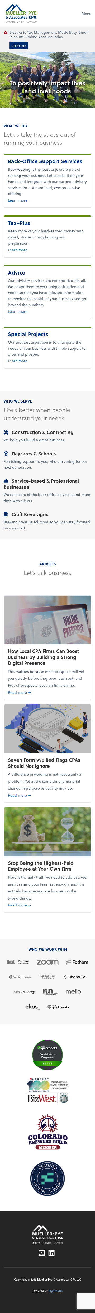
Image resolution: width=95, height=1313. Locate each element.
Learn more (35, 200)
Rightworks (56, 1291)
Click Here (18, 45)
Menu (86, 13)
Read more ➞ (47, 692)
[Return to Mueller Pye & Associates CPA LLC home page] (47, 1234)
